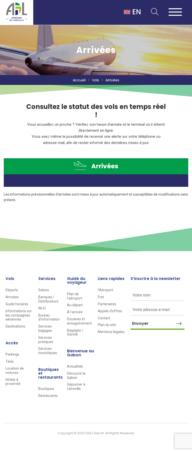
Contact (104, 318)
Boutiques (46, 389)
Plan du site (107, 325)
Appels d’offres (110, 311)
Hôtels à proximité (13, 382)
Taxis (10, 361)
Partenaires (107, 304)
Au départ (75, 305)
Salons (43, 290)
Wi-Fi (42, 308)
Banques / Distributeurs (48, 299)
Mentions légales (111, 332)
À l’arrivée (75, 312)
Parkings (12, 354)
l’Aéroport (105, 290)
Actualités (75, 366)
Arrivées (12, 297)
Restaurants (48, 396)
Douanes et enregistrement (79, 321)
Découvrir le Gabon (76, 375)
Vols (95, 80)
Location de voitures (15, 370)
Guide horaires (17, 304)
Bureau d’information (49, 317)
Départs (12, 290)
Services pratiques (45, 340)
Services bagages (45, 328)
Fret (101, 297)
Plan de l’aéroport (74, 296)
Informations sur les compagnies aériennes (19, 315)
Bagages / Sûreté (75, 332)
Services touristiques (47, 351)
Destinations (15, 326)
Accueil (79, 80)
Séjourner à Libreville (76, 386)
